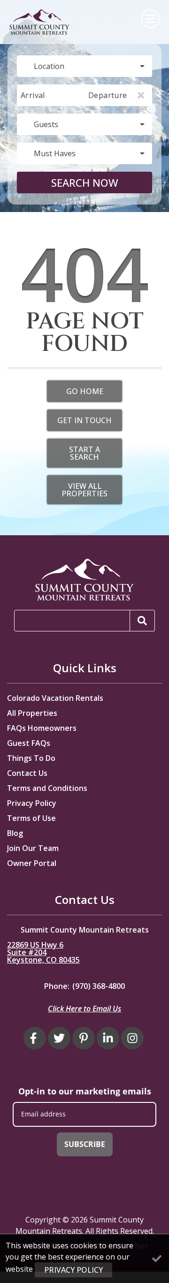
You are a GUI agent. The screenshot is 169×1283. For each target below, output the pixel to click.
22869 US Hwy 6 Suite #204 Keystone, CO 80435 (43, 952)
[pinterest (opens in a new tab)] (83, 1038)
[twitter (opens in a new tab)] (59, 1038)
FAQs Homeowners (42, 728)
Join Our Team (33, 848)
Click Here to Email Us (84, 1008)
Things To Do (31, 758)
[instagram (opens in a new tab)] (132, 1038)
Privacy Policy (31, 803)
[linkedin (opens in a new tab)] (108, 1038)
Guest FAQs (28, 743)
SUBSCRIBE (84, 1144)
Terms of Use (31, 818)
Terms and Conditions (47, 788)
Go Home (84, 391)
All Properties (32, 713)
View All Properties (84, 490)
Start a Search (84, 453)
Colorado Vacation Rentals (55, 698)
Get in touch (84, 420)
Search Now (84, 182)
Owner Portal (31, 863)
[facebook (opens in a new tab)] (34, 1038)
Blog (15, 833)
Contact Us (27, 773)
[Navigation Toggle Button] (150, 18)
